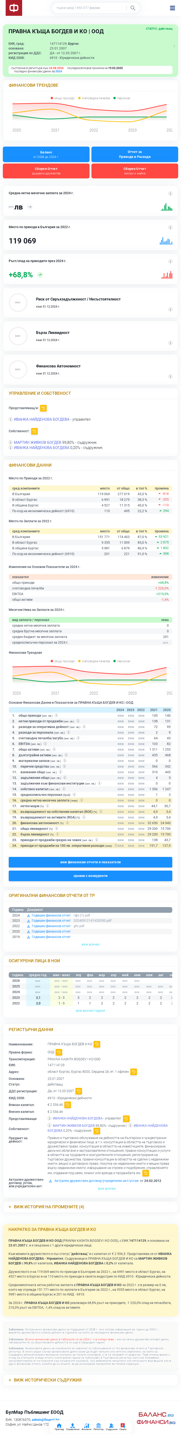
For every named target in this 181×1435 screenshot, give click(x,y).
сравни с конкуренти (91, 876)
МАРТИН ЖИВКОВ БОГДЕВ (37, 442)
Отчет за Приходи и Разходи (135, 154)
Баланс (46, 154)
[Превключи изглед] (174, 46)
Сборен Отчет (46, 171)
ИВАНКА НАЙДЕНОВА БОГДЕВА (41, 419)
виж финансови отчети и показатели (90, 862)
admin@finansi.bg (45, 1420)
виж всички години (90, 1010)
